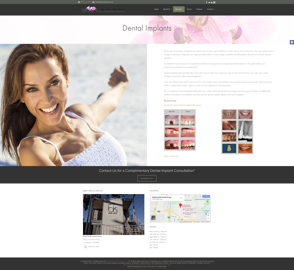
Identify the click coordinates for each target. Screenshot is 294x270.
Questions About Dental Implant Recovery (182, 105)
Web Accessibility (135, 265)
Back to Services (171, 156)
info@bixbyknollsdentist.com (104, 2)
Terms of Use (166, 265)
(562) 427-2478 (93, 247)
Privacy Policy (146, 265)
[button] (292, 42)
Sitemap (126, 265)
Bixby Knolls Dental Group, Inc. (117, 261)
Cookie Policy (156, 265)
